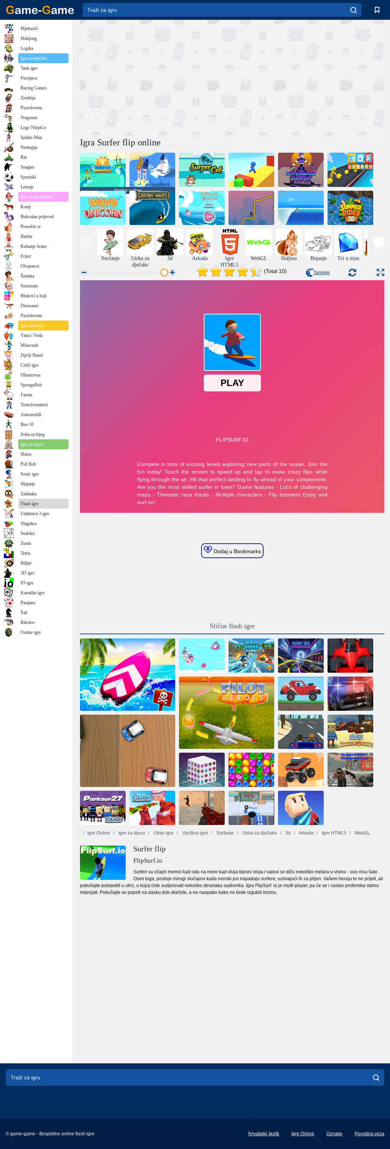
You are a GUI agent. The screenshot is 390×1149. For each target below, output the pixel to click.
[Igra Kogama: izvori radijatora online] (350, 732)
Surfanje (224, 833)
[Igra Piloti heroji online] (226, 713)
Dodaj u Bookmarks (236, 551)
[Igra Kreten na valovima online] (301, 208)
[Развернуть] (380, 272)
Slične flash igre (232, 626)
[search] (353, 10)
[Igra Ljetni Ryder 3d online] (350, 208)
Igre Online (98, 833)
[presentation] (85, 241)
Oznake (334, 1133)
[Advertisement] (156, 77)
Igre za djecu (131, 833)
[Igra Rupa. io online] (251, 808)
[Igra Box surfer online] (350, 170)
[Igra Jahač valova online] (251, 655)
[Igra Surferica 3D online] (152, 170)
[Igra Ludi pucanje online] (202, 808)
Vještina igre (194, 833)
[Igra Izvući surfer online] (251, 208)
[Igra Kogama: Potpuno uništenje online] (301, 808)
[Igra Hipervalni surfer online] (301, 170)
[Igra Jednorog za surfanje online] (202, 655)
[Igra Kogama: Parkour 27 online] (103, 808)
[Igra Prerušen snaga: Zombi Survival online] (350, 770)
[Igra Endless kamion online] (301, 770)
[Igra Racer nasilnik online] (301, 732)
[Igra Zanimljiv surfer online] (251, 170)
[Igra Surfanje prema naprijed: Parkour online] (301, 655)
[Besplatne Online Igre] (40, 10)
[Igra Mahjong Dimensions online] (202, 770)
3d (287, 833)
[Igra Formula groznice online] (350, 655)
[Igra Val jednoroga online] (103, 208)
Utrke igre (163, 833)
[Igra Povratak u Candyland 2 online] (251, 770)
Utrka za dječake (259, 833)
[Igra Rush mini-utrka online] (127, 751)
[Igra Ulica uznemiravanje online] (350, 694)
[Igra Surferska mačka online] (202, 170)
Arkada (305, 833)
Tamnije (321, 272)
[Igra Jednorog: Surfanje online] (202, 208)
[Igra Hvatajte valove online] (152, 208)
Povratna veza (369, 1133)
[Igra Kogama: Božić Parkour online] (152, 808)
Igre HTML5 (333, 833)
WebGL (361, 833)
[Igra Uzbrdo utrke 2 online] (301, 694)
